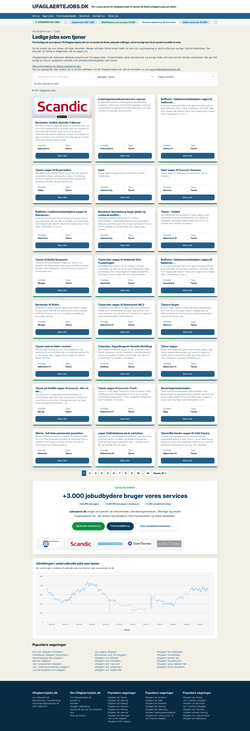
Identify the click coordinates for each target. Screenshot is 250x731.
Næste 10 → (160, 473)
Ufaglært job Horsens (155, 697)
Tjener (57, 31)
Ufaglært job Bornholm (194, 703)
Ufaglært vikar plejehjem (171, 666)
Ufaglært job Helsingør (118, 715)
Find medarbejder (66, 15)
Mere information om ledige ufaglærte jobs (56, 66)
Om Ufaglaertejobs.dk (80, 697)
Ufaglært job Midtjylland (194, 718)
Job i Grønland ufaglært (194, 706)
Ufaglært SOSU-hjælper (119, 721)
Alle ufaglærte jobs (41, 31)
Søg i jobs (48, 15)
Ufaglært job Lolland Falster (196, 715)
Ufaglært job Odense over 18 (159, 715)
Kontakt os (99, 15)
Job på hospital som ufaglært (49, 669)
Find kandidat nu (120, 526)
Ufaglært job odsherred (108, 669)
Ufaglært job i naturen (107, 663)
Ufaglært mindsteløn (168, 654)
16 (148, 473)
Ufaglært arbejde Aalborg (195, 712)
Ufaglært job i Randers (194, 709)
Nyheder (74, 703)
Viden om (113, 15)
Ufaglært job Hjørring (118, 712)
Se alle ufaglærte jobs (46, 83)
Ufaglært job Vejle (154, 700)
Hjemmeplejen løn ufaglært (47, 657)
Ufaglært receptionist (169, 660)
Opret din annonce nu (88, 526)
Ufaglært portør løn (168, 657)
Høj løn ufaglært (41, 660)
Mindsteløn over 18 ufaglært (110, 654)
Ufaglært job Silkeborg (156, 709)
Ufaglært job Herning (155, 706)
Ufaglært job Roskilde (155, 703)
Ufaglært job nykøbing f (108, 666)
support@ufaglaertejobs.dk (164, 69)
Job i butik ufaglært (117, 718)
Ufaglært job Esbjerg (118, 703)
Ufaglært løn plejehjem (170, 651)
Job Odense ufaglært (155, 718)
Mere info (62, 155)
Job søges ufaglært (106, 651)
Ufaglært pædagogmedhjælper (160, 712)
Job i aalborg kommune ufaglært (51, 666)
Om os (36, 15)
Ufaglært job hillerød (106, 657)
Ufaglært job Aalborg (118, 700)
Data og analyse (78, 715)
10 (138, 473)
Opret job (84, 15)
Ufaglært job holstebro (108, 660)
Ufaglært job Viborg (192, 697)
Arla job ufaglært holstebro (47, 651)
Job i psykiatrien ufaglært (47, 663)
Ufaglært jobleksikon (80, 706)
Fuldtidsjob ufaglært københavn (50, 654)
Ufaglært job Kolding (118, 709)
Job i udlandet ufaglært (194, 700)
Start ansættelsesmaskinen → (156, 526)
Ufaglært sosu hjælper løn (171, 663)
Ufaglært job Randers (118, 706)
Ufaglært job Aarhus (117, 697)
